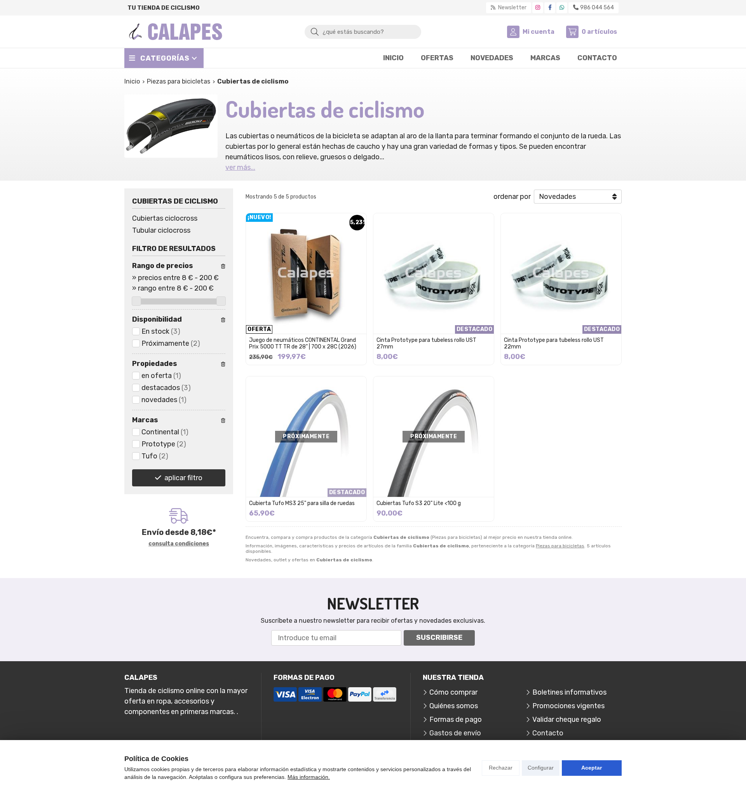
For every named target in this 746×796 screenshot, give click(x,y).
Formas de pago (455, 719)
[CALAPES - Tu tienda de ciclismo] (175, 31)
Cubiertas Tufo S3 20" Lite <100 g (418, 503)
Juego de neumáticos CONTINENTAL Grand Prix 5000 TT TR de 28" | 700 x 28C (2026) (302, 343)
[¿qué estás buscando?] (363, 31)
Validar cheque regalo (566, 719)
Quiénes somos (453, 706)
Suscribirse (439, 637)
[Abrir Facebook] (550, 7)
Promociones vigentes (568, 706)
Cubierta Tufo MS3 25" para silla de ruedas (302, 503)
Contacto (547, 733)
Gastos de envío (455, 733)
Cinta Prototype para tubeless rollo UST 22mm (554, 343)
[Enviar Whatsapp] (562, 7)
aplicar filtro (183, 478)
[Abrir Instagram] (537, 7)
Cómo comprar (453, 692)
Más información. (309, 777)
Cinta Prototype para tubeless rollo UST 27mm (426, 343)
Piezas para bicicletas (560, 546)
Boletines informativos (569, 692)
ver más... (240, 167)
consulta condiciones (178, 544)
